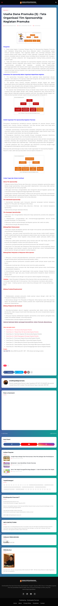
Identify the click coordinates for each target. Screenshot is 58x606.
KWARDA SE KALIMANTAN (28, 487)
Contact (42, 603)
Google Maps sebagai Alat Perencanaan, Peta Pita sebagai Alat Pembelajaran (32, 456)
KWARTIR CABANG (20, 489)
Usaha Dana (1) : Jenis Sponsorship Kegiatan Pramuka (19, 329)
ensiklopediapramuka (17, 381)
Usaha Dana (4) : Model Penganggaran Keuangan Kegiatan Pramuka (22, 336)
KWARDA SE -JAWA (49, 484)
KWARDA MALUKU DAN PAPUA (36, 484)
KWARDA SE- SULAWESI (9, 489)
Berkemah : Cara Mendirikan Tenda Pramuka (23, 463)
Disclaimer (36, 603)
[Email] (28, 372)
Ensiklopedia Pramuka (33, 600)
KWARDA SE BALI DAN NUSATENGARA (12, 487)
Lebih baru (5, 433)
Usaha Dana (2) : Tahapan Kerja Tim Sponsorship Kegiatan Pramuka (22, 332)
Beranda (5, 10)
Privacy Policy (27, 603)
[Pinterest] (25, 372)
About (20, 603)
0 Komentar (37, 25)
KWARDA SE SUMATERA (40, 487)
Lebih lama (53, 433)
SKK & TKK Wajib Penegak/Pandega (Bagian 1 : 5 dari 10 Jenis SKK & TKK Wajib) (32, 469)
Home (15, 603)
